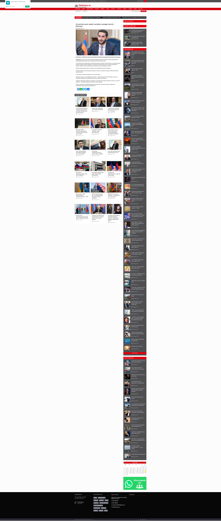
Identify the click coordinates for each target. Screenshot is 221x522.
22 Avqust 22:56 (135, 114)
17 (126, 472)
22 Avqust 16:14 (135, 257)
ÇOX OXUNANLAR (129, 359)
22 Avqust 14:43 (135, 292)
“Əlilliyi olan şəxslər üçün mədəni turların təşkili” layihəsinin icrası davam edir (137, 63)
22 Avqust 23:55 (135, 90)
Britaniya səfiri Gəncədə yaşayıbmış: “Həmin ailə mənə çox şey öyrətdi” (81, 131)
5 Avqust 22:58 (135, 395)
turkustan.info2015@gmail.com (118, 506)
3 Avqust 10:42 (135, 372)
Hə (27, 6)
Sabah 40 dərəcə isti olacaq (136, 347)
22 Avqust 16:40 (135, 243)
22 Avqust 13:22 (135, 330)
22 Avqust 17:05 (135, 228)
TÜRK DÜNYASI (97, 509)
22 (142, 472)
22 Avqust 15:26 (135, 271)
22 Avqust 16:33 (135, 250)
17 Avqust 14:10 (80, 198)
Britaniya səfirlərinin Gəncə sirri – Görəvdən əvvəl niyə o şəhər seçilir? (138, 44)
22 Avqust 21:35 (135, 153)
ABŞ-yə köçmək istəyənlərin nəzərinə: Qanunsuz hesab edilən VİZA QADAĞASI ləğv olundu (137, 216)
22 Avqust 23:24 (135, 105)
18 (130, 472)
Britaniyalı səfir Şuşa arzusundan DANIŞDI (97, 109)
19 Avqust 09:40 (96, 155)
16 (145, 470)
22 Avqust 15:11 (135, 278)
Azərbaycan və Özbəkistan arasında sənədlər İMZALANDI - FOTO (137, 126)
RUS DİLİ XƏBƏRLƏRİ (104, 504)
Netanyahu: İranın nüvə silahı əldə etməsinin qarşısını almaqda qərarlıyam (137, 391)
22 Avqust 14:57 (135, 285)
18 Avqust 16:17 (112, 154)
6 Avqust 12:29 (135, 416)
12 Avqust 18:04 (112, 222)
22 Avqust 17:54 (135, 182)
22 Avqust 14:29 (135, 299)
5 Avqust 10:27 (135, 365)
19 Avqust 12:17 (80, 155)
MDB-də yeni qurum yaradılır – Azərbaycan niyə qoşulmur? (114, 195)
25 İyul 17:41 (134, 423)
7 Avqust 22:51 (135, 379)
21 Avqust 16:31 (135, 38)
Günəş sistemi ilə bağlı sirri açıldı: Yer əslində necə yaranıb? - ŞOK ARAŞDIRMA (138, 110)
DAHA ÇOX (140, 8)
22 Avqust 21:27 (135, 160)
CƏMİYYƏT (113, 8)
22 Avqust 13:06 (135, 344)
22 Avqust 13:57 (135, 315)
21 (140, 472)
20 (137, 472)
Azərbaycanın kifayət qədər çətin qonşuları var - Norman (113, 110)
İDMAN (83, 8)
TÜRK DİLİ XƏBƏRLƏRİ (98, 506)
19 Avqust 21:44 (112, 135)
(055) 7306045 (115, 504)
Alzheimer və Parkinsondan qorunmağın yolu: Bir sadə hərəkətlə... (140, 17)
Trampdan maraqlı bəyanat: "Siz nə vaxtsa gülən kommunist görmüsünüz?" (138, 172)
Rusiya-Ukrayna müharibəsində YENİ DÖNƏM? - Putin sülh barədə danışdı (138, 54)
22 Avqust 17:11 (135, 220)
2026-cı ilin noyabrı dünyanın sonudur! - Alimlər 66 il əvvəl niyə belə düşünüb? (138, 141)
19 (133, 472)
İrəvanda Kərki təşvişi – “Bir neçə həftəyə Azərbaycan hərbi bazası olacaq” (111, 17)
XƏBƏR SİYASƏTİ (90, 8)
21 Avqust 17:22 (135, 32)
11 (130, 470)
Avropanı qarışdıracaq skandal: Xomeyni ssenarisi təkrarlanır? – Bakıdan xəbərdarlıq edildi (114, 218)
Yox (23, 6)
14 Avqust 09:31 (80, 219)
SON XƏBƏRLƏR (128, 50)
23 (145, 472)
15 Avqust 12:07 (112, 198)
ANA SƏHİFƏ (78, 8)
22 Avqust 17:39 (135, 196)
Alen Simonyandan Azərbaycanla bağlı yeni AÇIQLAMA (81, 152)
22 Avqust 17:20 (135, 211)
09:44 (133, 58)
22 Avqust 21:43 (135, 144)
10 (126, 470)
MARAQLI (125, 8)
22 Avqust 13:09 (135, 337)
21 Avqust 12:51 (112, 112)
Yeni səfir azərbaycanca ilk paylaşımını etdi (114, 151)
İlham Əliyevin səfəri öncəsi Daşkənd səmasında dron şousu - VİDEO (138, 78)
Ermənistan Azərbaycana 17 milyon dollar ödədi (114, 174)
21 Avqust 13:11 (96, 111)
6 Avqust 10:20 (135, 402)
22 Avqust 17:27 (135, 46)
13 (137, 470)
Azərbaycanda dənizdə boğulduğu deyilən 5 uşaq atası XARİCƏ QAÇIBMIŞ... (138, 233)
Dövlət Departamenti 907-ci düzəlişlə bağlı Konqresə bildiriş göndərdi (97, 196)
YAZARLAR (119, 8)
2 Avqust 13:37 (135, 452)
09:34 (133, 66)
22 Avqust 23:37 (135, 98)
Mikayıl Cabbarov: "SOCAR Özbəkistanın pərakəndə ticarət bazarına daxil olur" (137, 225)
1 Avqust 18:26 (135, 409)
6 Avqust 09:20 (135, 457)
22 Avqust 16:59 (135, 236)
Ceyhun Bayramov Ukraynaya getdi (138, 455)
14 (140, 470)
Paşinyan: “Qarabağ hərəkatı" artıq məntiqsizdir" (97, 131)
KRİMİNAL (102, 8)
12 (133, 470)
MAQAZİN (97, 8)
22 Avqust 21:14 (135, 167)
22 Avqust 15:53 (135, 264)
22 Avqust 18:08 (135, 175)
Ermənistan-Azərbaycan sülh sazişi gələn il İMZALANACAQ (82, 217)
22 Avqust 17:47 (135, 189)
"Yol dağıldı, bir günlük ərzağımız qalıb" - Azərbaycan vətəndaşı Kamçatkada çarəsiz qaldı (137, 319)
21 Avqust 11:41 (80, 135)
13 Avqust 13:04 (96, 221)
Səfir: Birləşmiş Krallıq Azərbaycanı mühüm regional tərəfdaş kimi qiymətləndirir (82, 110)
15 (142, 470)
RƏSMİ (135, 8)
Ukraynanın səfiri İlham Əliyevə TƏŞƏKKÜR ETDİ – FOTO (82, 195)
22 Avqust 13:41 (135, 323)
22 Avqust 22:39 (135, 129)
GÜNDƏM (130, 8)
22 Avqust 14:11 (135, 308)
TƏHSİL (107, 8)
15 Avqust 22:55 (96, 199)
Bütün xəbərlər (135, 354)
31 (126, 475)
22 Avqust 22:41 (135, 121)
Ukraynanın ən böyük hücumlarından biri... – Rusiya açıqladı (137, 448)
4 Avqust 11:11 (135, 386)
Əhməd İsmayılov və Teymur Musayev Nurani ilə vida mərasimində (137, 304)
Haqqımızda (141, 1)
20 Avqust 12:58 (96, 134)
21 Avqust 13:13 (80, 114)
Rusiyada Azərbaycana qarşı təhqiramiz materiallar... (98, 174)
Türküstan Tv (78, 11)
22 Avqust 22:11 (135, 136)
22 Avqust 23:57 (135, 82)
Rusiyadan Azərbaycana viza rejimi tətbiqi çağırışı (97, 152)
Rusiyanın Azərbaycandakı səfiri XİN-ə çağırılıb (81, 174)
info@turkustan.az (103, 1)
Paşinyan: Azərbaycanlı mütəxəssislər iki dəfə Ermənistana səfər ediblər (98, 217)
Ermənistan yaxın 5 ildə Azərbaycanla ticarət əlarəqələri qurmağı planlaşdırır (113, 131)
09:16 (133, 73)
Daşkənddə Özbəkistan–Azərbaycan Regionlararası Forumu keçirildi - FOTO (138, 149)
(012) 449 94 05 (94, 1)
